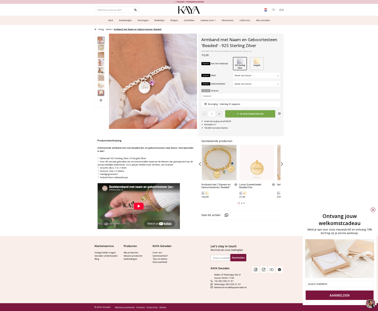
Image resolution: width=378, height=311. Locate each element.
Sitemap (162, 307)
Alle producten (131, 252)
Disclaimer (140, 307)
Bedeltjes (159, 20)
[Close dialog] (373, 209)
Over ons (157, 252)
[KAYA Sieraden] (189, 10)
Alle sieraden (263, 20)
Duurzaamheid (160, 261)
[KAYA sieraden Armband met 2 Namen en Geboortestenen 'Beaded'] (219, 162)
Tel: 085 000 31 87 (224, 280)
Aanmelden (238, 257)
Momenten (228, 20)
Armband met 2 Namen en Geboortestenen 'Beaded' (215, 186)
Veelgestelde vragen (105, 252)
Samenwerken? (160, 255)
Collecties (244, 20)
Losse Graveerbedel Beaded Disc (250, 186)
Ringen (174, 20)
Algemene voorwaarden (125, 307)
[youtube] (271, 269)
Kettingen (143, 20)
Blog (96, 258)
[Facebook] (255, 269)
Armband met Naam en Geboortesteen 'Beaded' (138, 29)
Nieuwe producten (133, 255)
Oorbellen (189, 20)
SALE (110, 20)
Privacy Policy (152, 307)
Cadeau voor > (208, 20)
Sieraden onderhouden (106, 255)
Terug (101, 29)
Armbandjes (125, 20)
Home (109, 29)
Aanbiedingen (130, 258)
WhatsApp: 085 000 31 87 (227, 284)
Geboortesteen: (214, 83)
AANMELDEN (340, 295)
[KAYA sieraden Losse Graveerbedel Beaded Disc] (257, 162)
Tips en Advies (160, 258)
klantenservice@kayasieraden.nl (230, 287)
